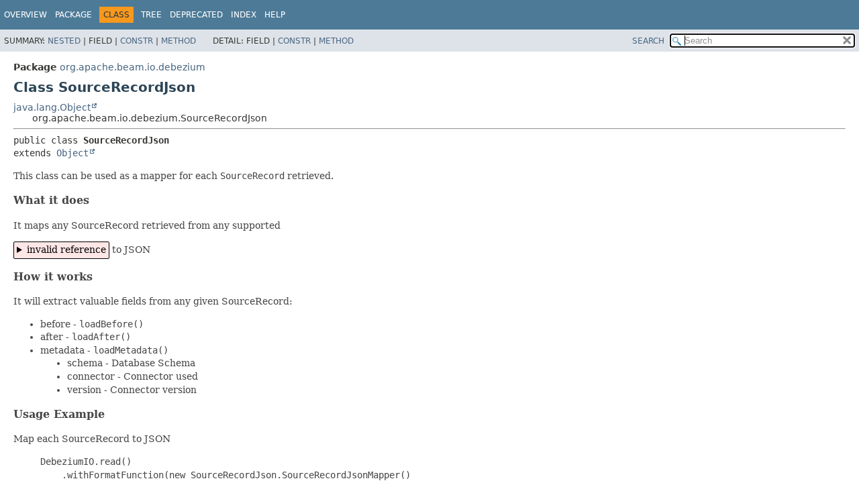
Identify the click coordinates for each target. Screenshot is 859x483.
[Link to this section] (98, 200)
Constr (136, 41)
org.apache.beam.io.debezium (132, 67)
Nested (64, 41)
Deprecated (196, 14)
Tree (151, 14)
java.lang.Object (52, 107)
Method (178, 41)
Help (274, 14)
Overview (25, 14)
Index (243, 14)
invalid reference (66, 249)
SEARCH (648, 41)
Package (73, 14)
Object (72, 153)
